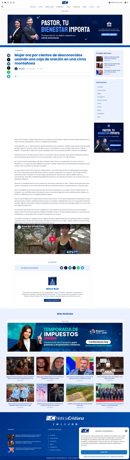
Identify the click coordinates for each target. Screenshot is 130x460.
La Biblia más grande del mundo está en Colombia (80, 404)
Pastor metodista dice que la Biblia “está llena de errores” (109, 377)
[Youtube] (5, 2)
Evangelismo (59, 7)
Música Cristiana (102, 100)
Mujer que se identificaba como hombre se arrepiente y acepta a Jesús (112, 66)
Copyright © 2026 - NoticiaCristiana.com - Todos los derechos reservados (65, 458)
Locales (68, 7)
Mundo (85, 7)
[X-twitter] (8, 2)
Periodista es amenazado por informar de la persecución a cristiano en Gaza (112, 73)
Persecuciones (49, 7)
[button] (126, 431)
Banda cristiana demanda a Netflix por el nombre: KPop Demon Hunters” (50, 404)
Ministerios (19, 50)
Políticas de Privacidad (117, 456)
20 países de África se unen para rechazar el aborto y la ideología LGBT (110, 404)
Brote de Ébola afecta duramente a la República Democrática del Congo (20, 404)
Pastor (99, 103)
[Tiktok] (14, 2)
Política (91, 7)
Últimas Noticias (103, 53)
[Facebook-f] (2, 2)
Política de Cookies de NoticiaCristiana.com (96, 456)
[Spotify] (76, 424)
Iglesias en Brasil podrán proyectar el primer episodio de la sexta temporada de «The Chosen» (20, 378)
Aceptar (104, 452)
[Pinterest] (73, 424)
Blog (98, 7)
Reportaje (33, 7)
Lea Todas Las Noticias (52, 300)
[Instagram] (11, 2)
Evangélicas (76, 7)
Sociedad (100, 87)
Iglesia (41, 7)
